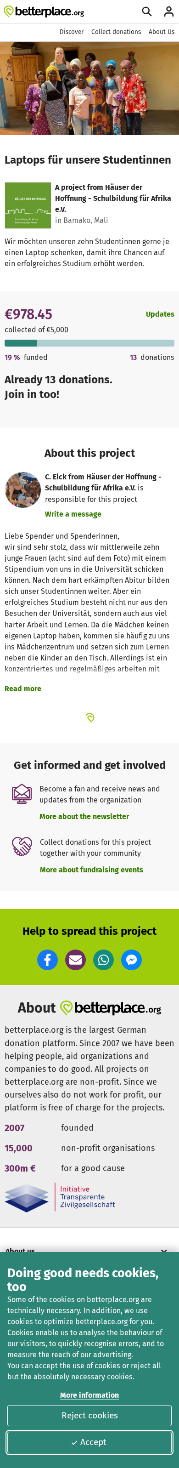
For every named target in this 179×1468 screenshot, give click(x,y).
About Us (161, 32)
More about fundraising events (91, 869)
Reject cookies (90, 1415)
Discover (72, 32)
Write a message (73, 514)
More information (89, 1395)
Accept (93, 1442)
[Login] (168, 11)
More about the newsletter (84, 816)
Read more (23, 688)
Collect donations (116, 32)
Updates (160, 314)
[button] (47, 960)
